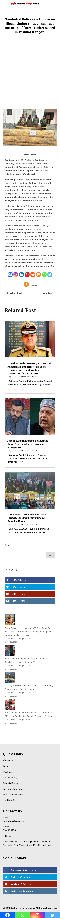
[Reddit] (32, 272)
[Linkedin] (21, 272)
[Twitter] (49, 272)
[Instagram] (15, 272)
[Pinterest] (27, 272)
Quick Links (13, 754)
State (34, 376)
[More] (26, 282)
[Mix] (38, 272)
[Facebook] (10, 272)
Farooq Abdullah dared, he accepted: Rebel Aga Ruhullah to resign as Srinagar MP (28, 444)
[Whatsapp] (44, 272)
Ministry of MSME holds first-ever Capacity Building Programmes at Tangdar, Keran (26, 518)
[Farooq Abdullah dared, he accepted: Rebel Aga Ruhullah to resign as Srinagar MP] (10, 651)
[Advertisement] (30, 73)
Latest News (25, 376)
